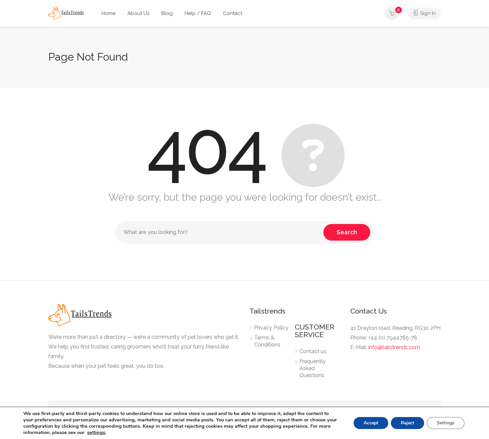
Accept (371, 423)
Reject (407, 423)
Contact (232, 13)
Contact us (312, 351)
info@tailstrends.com (394, 347)
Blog (167, 13)
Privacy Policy (271, 328)
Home (108, 13)
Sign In (427, 13)
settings (96, 432)
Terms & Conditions (267, 341)
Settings (445, 423)
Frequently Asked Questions (312, 368)
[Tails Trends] (66, 13)
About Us (138, 13)
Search (347, 232)
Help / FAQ (198, 13)
